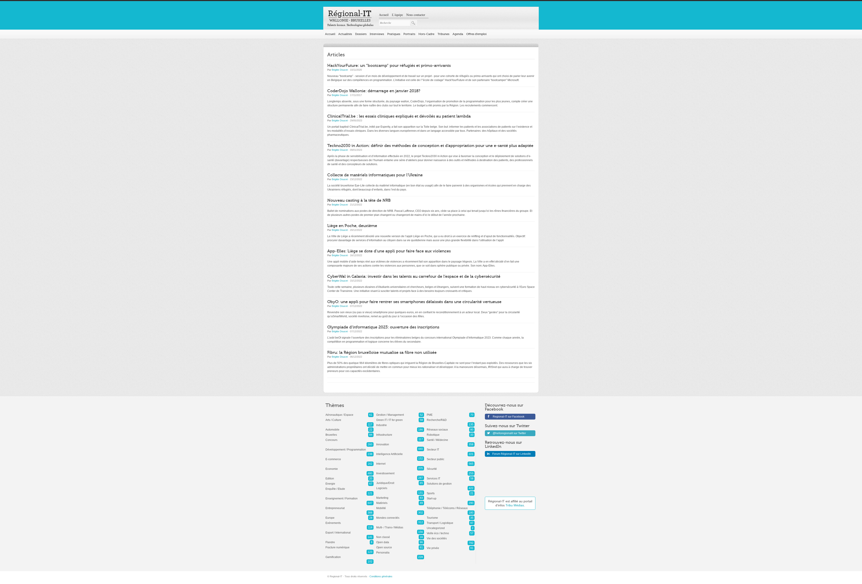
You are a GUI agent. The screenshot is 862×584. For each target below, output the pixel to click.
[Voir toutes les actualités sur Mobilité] (400, 506)
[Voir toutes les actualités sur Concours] (349, 437)
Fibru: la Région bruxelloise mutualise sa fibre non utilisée (382, 352)
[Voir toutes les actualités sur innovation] (400, 442)
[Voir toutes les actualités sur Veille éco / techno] (451, 531)
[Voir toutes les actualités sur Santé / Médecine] (451, 437)
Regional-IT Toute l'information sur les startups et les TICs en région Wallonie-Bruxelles (350, 18)
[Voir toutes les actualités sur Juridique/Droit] (400, 480)
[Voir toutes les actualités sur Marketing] (400, 495)
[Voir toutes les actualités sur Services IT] (451, 476)
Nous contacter (415, 15)
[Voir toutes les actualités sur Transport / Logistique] (451, 520)
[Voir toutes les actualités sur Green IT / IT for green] (400, 417)
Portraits (409, 34)
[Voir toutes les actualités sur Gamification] (349, 555)
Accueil (384, 15)
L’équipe (397, 15)
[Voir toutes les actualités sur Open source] (400, 545)
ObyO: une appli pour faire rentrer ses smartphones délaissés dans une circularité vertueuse (414, 302)
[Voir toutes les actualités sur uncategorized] (451, 526)
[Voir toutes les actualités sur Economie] (349, 466)
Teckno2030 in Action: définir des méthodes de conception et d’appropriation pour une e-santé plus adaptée (430, 145)
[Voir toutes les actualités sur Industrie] (400, 423)
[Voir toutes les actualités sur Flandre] (349, 540)
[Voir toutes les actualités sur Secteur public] (451, 457)
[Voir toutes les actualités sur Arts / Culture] (349, 417)
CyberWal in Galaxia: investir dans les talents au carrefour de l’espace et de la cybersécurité (413, 276)
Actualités (345, 34)
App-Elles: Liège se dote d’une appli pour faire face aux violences (389, 251)
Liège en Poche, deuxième (352, 225)
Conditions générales (380, 576)
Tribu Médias (515, 505)
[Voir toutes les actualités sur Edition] (349, 476)
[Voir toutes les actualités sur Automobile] (349, 427)
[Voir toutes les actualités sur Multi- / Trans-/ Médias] (400, 525)
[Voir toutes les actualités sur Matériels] (400, 500)
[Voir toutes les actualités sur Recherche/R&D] (451, 417)
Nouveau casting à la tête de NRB (359, 200)
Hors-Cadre (426, 34)
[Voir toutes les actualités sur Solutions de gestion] (451, 481)
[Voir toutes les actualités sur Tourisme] (451, 515)
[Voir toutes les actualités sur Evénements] (349, 520)
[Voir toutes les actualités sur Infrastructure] (400, 432)
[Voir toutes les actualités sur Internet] (400, 461)
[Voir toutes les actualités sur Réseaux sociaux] (451, 427)
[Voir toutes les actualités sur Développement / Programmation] (349, 447)
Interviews (377, 34)
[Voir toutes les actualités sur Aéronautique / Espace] (349, 412)
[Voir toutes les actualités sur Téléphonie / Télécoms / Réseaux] (451, 506)
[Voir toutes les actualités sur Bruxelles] (349, 432)
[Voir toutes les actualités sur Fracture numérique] (349, 545)
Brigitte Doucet (340, 69)
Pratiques (393, 34)
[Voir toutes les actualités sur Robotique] (451, 432)
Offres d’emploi (476, 34)
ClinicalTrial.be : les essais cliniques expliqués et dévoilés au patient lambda (399, 116)
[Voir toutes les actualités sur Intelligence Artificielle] (400, 452)
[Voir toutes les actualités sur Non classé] (400, 535)
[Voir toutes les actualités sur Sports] (451, 491)
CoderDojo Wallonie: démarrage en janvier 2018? (373, 91)
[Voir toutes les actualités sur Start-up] (451, 496)
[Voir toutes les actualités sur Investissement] (400, 471)
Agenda (458, 34)
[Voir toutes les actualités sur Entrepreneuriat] (349, 506)
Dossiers (361, 34)
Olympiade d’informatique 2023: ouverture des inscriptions (383, 327)
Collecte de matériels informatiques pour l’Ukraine (375, 175)
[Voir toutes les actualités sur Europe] (349, 515)
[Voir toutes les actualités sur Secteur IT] (451, 447)
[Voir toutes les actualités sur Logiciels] (400, 486)
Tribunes (443, 34)
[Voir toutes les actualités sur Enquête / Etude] (349, 486)
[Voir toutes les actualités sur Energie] (349, 481)
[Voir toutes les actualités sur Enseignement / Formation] (349, 496)
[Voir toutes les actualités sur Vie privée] (451, 546)
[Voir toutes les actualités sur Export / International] (349, 530)
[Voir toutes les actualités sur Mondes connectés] (400, 515)
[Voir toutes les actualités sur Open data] (400, 540)
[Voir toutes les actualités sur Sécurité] (451, 466)
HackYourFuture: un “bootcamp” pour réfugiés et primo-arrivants (389, 65)
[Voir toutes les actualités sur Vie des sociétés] (451, 536)
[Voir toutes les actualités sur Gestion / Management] (400, 412)
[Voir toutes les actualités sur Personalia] (400, 550)
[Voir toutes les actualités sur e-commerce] (349, 457)
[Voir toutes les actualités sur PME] (451, 412)
